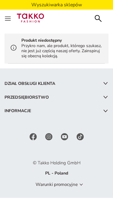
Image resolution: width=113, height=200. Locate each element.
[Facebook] (34, 136)
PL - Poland (56, 173)
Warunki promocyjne (57, 184)
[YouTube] (65, 136)
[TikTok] (80, 136)
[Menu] (8, 18)
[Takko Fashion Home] (30, 17)
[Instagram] (49, 136)
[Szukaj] (98, 18)
